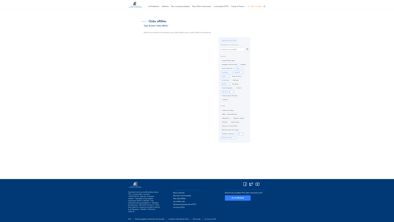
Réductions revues (227, 137)
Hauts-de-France (237, 76)
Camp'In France (237, 6)
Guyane (224, 76)
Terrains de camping (228, 110)
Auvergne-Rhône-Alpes (228, 60)
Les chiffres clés (179, 201)
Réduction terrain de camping (230, 130)
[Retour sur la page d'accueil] (135, 5)
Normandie (235, 84)
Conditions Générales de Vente (178, 219)
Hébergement (226, 118)
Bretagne (243, 64)
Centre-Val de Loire (227, 68)
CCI (239, 134)
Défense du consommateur (230, 126)
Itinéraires (225, 122)
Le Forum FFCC (179, 207)
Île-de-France (225, 80)
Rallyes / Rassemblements (229, 114)
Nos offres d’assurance (201, 6)
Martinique (236, 80)
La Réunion (225, 99)
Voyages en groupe (238, 118)
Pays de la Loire (226, 92)
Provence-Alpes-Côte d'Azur (230, 96)
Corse (238, 68)
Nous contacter (179, 193)
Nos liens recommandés (182, 196)
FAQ (129, 219)
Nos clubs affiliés (179, 198)
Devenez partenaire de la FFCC (184, 204)
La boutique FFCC (221, 6)
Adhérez (165, 6)
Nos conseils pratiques (180, 6)
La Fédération (153, 6)
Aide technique (235, 122)
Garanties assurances (228, 134)
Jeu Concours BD (210, 219)
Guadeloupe (225, 72)
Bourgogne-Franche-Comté (229, 64)
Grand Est (237, 72)
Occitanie (238, 88)
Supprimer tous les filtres (229, 40)
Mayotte (224, 84)
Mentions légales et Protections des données (149, 219)
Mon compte (256, 6)
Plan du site (196, 219)
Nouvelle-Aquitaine (227, 88)
